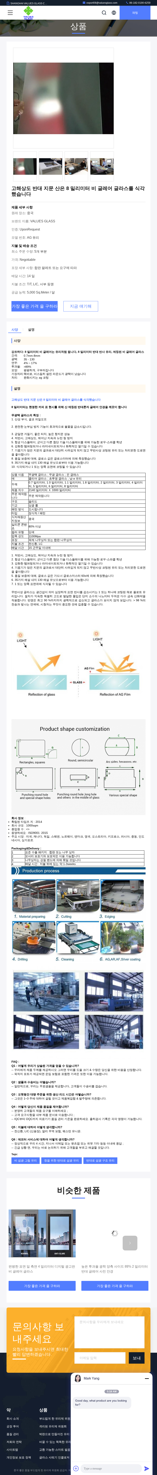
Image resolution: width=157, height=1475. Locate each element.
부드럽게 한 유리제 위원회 (56, 1418)
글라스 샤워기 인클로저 (54, 1457)
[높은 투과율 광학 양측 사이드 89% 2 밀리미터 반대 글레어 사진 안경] (42, 1234)
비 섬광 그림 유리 (25, 1160)
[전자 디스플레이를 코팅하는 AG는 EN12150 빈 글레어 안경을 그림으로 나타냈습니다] (114, 1234)
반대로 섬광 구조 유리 (100, 1160)
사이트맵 (12, 1449)
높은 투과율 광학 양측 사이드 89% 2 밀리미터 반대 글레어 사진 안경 (42, 1269)
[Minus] (146, 1378)
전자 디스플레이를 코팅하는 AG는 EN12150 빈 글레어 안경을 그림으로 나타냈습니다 (113, 1269)
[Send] (147, 1468)
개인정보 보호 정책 (19, 1457)
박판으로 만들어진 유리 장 (56, 1434)
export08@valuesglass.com (101, 2)
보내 (137, 1358)
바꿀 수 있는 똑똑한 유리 (55, 1442)
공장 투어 (13, 1426)
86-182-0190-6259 (139, 2)
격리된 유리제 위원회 (53, 1426)
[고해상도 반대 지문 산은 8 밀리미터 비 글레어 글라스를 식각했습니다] (63, 98)
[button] (27, 1243)
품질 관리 (13, 1434)
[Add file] (76, 1468)
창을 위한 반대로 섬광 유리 (61, 1160)
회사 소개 (13, 1418)
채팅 (135, 12)
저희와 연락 (14, 1442)
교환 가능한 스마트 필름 (54, 1449)
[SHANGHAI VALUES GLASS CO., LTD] (28, 13)
